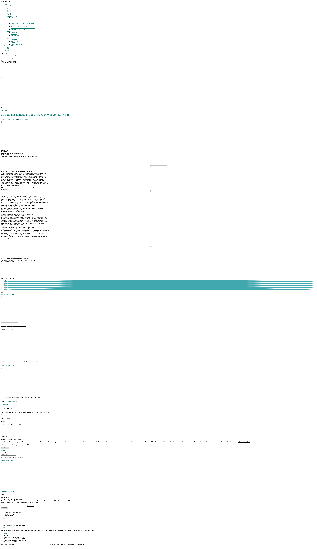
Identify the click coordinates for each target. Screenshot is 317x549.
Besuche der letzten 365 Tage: (13, 540)
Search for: (4, 53)
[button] (5, 281)
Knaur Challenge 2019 (19, 26)
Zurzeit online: (8, 536)
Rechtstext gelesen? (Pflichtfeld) (12, 499)
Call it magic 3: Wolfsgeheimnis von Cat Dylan (13, 326)
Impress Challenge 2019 (19, 25)
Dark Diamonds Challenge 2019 (22, 23)
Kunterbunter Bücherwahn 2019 (23, 28)
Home (6, 4)
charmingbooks (23, 119)
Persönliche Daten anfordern (57, 544)
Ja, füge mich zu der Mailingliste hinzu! (13, 424)
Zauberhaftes (9, 14)
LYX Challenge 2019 (18, 29)
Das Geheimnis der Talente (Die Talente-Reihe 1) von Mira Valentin (19, 362)
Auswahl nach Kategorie (8, 525)
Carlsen (14, 32)
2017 (8, 38)
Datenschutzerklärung (244, 442)
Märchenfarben (8, 515)
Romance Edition (17, 37)
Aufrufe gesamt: (8, 542)
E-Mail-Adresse (6, 418)
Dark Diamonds (16, 44)
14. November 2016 (11, 119)
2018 (12, 17)
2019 (8, 20)
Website (3, 421)
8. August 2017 (9, 329)
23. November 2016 (11, 401)
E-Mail (3, 494)
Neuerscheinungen (14, 16)
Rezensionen (8, 5)
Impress (14, 34)
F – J (8, 8)
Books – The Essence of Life (12, 512)
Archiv (2, 520)
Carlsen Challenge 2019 (20, 22)
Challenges (8, 19)
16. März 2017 (9, 365)
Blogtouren (8, 46)
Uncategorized (5, 110)
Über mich (7, 50)
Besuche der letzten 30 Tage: (12, 539)
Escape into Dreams (10, 514)
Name (3, 415)
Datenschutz (5, 497)
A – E (9, 7)
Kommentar (4, 436)
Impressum (71, 544)
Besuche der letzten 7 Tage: (12, 537)
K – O (9, 10)
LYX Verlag (15, 35)
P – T (9, 11)
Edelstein (14, 41)
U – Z (9, 13)
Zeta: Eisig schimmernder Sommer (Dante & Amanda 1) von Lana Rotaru (20, 397)
